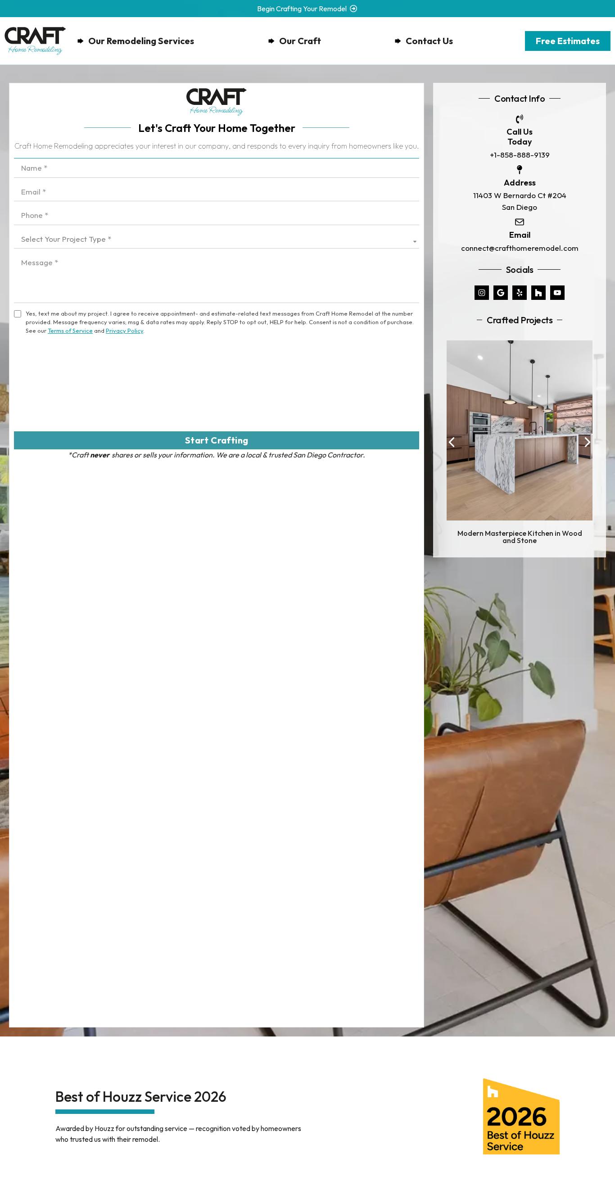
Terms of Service (70, 330)
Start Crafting (217, 440)
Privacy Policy (124, 330)
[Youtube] (557, 292)
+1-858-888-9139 (520, 154)
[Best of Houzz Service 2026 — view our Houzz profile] (521, 1116)
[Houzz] (538, 292)
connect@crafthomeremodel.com (520, 248)
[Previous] (452, 442)
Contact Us (429, 40)
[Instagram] (482, 292)
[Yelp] (519, 292)
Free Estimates (568, 40)
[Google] (500, 292)
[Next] (586, 442)
